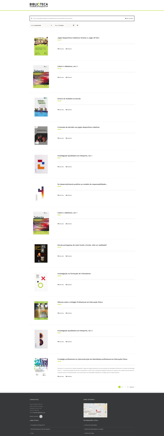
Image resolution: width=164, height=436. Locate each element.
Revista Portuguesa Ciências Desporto (40, 429)
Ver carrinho (130, 18)
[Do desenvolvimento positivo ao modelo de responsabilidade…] (41, 192)
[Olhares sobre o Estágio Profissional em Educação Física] (41, 310)
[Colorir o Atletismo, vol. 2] (41, 76)
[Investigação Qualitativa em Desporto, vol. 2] (41, 339)
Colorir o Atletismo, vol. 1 (67, 213)
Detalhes (69, 49)
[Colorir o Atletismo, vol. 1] (41, 223)
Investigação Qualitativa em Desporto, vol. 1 (75, 156)
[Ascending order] (51, 25)
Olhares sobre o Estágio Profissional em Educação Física (80, 302)
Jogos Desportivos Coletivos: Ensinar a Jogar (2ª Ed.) (78, 38)
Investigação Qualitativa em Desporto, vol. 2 (75, 331)
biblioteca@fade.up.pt (39, 412)
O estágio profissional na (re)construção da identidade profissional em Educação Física (92, 359)
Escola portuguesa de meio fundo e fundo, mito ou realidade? (82, 245)
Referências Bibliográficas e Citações (94, 429)
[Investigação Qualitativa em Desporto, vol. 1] (41, 164)
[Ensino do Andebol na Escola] (41, 107)
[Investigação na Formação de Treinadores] (41, 282)
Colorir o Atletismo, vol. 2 (67, 66)
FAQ (32, 433)
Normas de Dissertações (91, 425)
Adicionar (61, 49)
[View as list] (77, 25)
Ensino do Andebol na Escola (69, 99)
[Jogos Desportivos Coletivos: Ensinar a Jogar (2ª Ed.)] (41, 46)
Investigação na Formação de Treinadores (74, 274)
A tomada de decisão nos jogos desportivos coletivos (78, 127)
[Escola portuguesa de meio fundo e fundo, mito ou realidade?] (41, 253)
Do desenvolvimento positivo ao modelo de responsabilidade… (82, 184)
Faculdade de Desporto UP (38, 425)
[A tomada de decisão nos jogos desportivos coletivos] (41, 135)
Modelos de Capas (89, 433)
